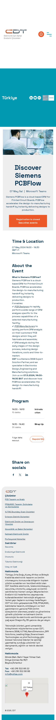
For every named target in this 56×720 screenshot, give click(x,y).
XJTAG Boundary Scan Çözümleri (20, 512)
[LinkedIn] (31, 98)
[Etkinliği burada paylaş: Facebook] (13, 475)
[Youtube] (35, 98)
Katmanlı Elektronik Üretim (17, 534)
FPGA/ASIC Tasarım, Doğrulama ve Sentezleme (18, 505)
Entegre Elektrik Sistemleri (17, 516)
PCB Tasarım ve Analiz (15, 499)
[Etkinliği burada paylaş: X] (20, 475)
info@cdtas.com (14, 674)
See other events (28, 222)
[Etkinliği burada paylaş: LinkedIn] (26, 475)
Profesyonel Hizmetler (15, 539)
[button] (49, 34)
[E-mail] (39, 98)
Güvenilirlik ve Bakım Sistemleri (19, 529)
